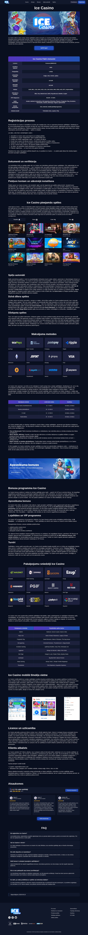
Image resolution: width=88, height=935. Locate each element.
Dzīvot (33, 219)
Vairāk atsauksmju (44, 818)
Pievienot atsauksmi (71, 790)
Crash (52, 219)
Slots (70, 219)
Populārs (16, 219)
